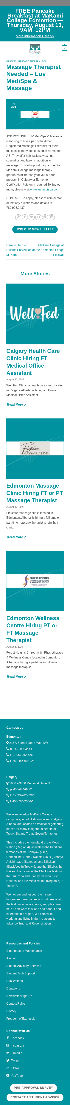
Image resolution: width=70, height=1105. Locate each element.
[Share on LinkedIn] (52, 217)
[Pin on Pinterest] (45, 217)
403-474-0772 (22, 789)
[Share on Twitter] (32, 217)
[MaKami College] (35, 49)
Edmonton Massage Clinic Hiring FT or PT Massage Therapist (34, 493)
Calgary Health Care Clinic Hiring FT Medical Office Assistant (33, 362)
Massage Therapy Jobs (32, 61)
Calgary (11, 777)
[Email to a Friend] (38, 217)
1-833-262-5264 (23, 754)
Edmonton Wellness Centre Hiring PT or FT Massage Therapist (32, 629)
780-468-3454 (22, 748)
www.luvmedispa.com (44, 189)
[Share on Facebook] (25, 217)
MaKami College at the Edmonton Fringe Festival (50, 250)
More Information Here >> (35, 36)
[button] (5, 48)
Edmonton (13, 736)
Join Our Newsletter (35, 229)
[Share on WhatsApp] (18, 217)
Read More (15, 404)
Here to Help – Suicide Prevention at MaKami (20, 250)
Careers (11, 61)
